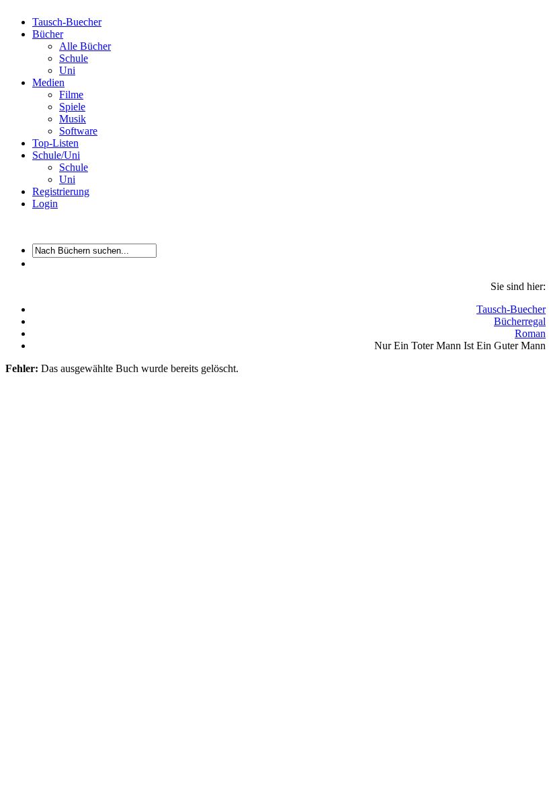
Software (78, 131)
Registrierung (60, 191)
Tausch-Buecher (66, 22)
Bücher (47, 34)
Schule (73, 58)
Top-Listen (55, 143)
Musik (72, 118)
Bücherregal (520, 321)
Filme (71, 94)
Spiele (72, 106)
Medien (48, 82)
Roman (530, 333)
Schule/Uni (56, 155)
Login (45, 203)
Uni (67, 70)
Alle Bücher (85, 46)
